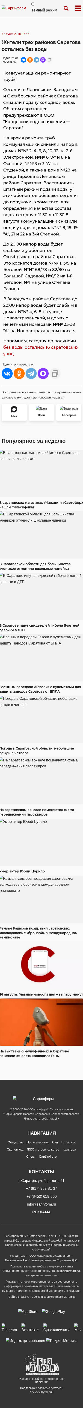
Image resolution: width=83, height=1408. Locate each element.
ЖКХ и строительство (43, 1149)
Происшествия (38, 1142)
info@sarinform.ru (41, 1204)
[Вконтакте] (30, 1328)
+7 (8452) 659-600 (42, 1196)
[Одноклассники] (30, 60)
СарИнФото (48, 1156)
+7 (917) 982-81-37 (41, 1188)
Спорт (31, 1156)
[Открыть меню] (78, 8)
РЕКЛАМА (41, 1212)
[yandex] (25, 1341)
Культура (69, 1149)
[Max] (77, 1328)
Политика (68, 1142)
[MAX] (43, 60)
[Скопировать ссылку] (49, 60)
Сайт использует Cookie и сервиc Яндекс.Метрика (42, 1296)
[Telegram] (36, 60)
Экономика (15, 1149)
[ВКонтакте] (23, 60)
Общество (15, 1142)
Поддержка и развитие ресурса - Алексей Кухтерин (41, 1390)
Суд (55, 1142)
